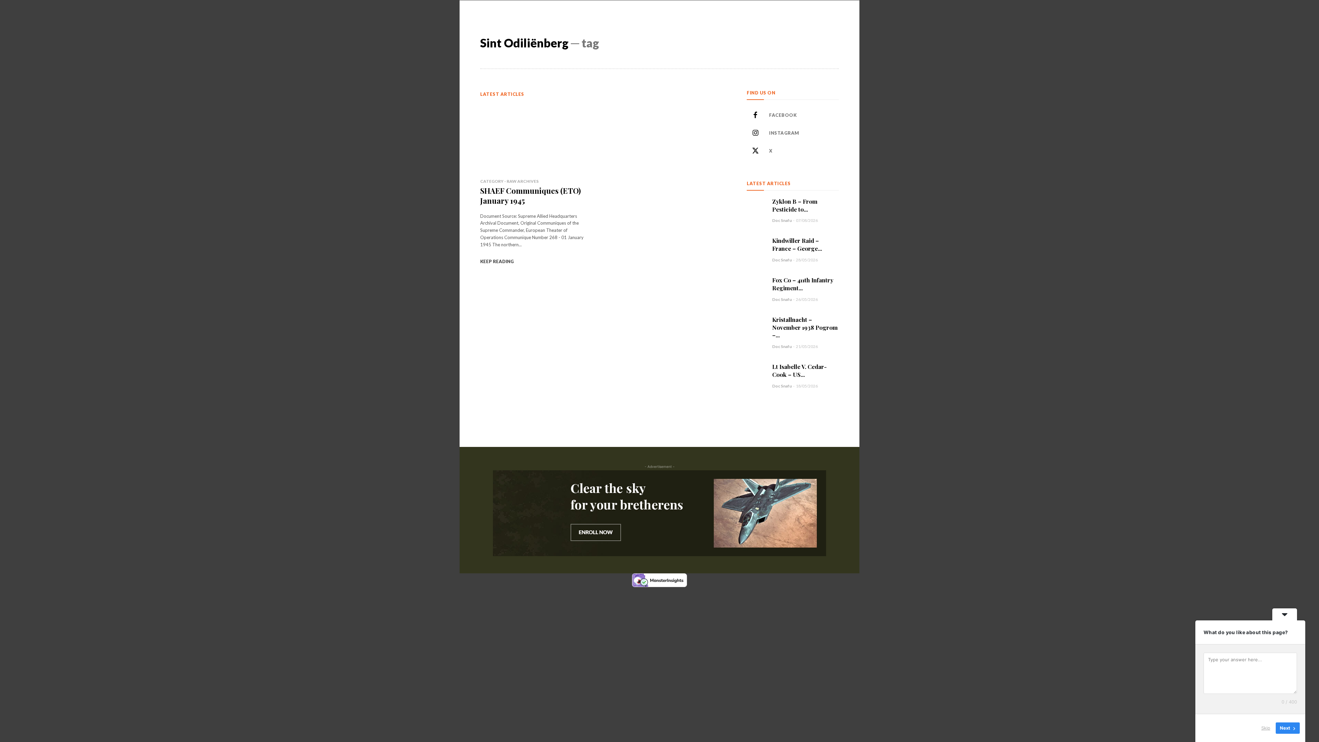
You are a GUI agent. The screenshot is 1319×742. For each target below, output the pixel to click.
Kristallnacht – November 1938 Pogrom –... (805, 327)
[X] (755, 151)
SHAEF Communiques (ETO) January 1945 (530, 196)
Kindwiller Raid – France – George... (797, 244)
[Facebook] (755, 115)
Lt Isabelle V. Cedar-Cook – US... (799, 370)
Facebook (783, 115)
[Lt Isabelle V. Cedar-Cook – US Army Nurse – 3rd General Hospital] (756, 372)
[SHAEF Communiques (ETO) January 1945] (535, 138)
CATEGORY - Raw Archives (509, 181)
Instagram (784, 133)
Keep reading (497, 261)
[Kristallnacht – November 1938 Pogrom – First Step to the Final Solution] (756, 325)
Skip (1265, 728)
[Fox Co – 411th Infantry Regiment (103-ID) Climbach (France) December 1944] (756, 285)
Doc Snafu (782, 220)
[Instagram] (755, 133)
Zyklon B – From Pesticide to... (795, 205)
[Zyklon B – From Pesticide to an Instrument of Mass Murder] (756, 207)
